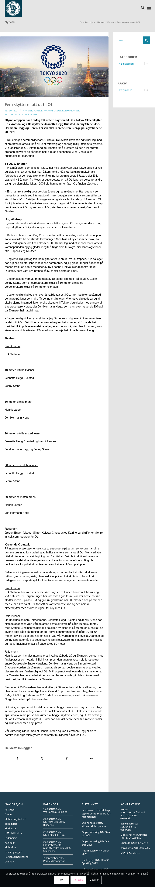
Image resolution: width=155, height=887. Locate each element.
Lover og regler (13, 852)
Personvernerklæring (16, 856)
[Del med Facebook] (17, 758)
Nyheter (10, 22)
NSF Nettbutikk (13, 833)
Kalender (10, 842)
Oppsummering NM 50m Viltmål (96, 833)
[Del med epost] (91, 758)
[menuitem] (141, 8)
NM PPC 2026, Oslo (54, 835)
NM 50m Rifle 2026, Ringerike (54, 823)
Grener (8, 814)
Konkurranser (71, 110)
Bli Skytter (10, 828)
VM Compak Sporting (55, 812)
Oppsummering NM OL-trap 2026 (95, 843)
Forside (38, 110)
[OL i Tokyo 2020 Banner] (54, 66)
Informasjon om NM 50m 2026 (96, 852)
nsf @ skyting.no (138, 834)
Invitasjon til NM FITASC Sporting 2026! (95, 861)
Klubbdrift (10, 847)
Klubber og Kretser (15, 819)
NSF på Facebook (130, 853)
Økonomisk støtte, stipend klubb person (94, 824)
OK (62, 880)
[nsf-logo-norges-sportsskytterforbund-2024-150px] (13, 8)
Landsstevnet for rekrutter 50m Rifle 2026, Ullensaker (57, 848)
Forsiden (10, 809)
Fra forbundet (52, 110)
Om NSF (9, 861)
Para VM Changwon (54, 861)
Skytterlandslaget (16, 114)
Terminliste (11, 823)
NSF (35, 114)
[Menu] (149, 8)
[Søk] (141, 8)
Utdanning (11, 838)
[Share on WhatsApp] (66, 758)
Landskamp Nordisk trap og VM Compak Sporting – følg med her (96, 813)
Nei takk (78, 880)
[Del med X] (42, 758)
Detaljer (94, 880)
